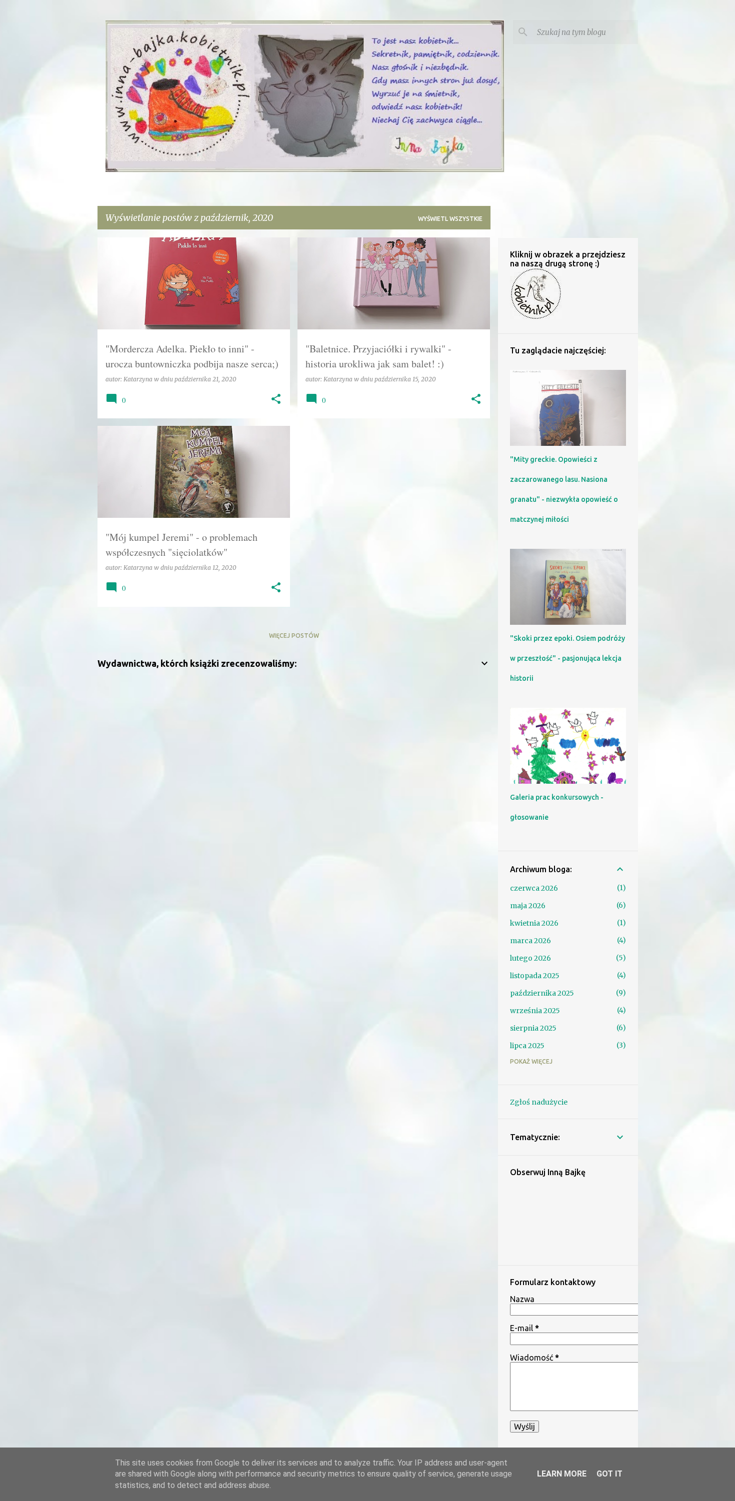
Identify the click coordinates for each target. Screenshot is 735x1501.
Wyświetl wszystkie (450, 218)
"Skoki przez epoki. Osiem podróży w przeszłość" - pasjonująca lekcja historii (567, 658)
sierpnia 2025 (533, 1028)
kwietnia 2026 (534, 923)
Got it (609, 1474)
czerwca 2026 (534, 888)
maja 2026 (528, 905)
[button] (276, 399)
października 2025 (542, 993)
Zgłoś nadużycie (539, 1102)
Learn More (561, 1474)
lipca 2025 (527, 1045)
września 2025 (535, 1010)
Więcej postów (294, 635)
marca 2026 (530, 940)
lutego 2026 (530, 958)
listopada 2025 (535, 975)
